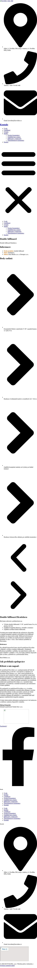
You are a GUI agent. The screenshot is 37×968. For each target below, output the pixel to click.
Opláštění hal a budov (14, 137)
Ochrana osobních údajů (7, 965)
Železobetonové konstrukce (16, 140)
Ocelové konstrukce (14, 135)
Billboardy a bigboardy (14, 139)
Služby (6, 133)
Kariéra (6, 142)
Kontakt (6, 805)
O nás (5, 128)
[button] (18, 182)
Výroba (6, 132)
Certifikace (7, 130)
